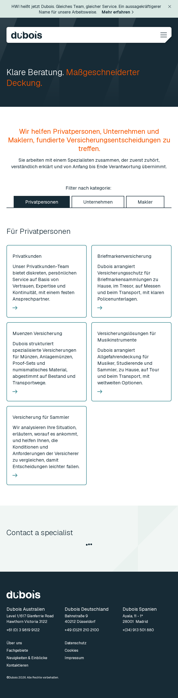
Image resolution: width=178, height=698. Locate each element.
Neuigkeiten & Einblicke (26, 657)
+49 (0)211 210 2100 (82, 630)
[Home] (26, 35)
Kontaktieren (17, 665)
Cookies (71, 650)
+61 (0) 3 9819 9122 (23, 630)
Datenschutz (75, 643)
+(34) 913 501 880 (138, 630)
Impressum (74, 657)
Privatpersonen (41, 202)
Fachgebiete (17, 650)
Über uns (14, 643)
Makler (145, 202)
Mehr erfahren (116, 12)
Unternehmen (98, 202)
